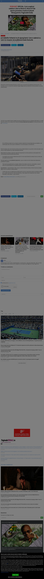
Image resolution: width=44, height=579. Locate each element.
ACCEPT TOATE (15, 574)
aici (7, 563)
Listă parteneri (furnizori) (4, 572)
